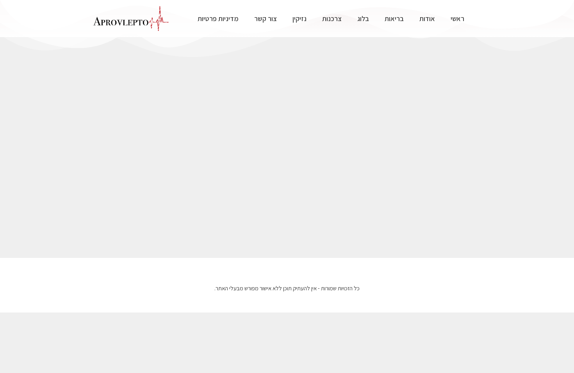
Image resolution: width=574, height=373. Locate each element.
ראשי (457, 18)
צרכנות (332, 18)
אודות (427, 18)
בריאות (394, 18)
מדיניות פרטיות (218, 18)
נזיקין (299, 18)
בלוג (363, 18)
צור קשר (265, 18)
